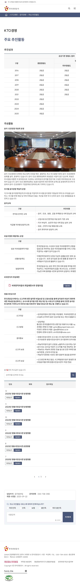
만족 (23, 508)
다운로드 (67, 286)
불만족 (43, 508)
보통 (33, 508)
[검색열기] (69, 8)
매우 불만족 (56, 508)
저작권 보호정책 (26, 562)
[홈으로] (11, 8)
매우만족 (12, 508)
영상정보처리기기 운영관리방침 (44, 562)
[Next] (45, 477)
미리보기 (9, 398)
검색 (73, 375)
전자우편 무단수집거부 (65, 562)
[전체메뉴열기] (74, 8)
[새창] (40, 578)
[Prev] (34, 477)
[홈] (6, 15)
